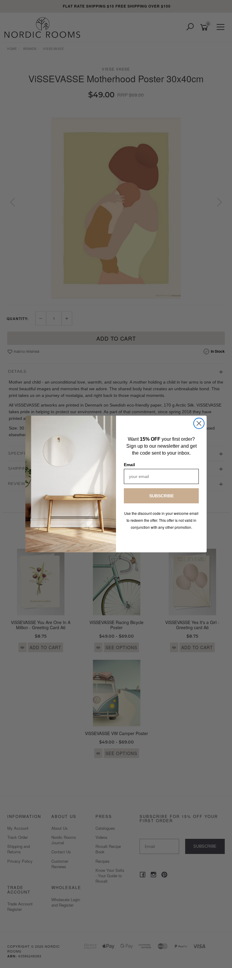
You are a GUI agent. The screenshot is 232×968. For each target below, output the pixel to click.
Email (129, 464)
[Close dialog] (199, 423)
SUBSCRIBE (161, 495)
